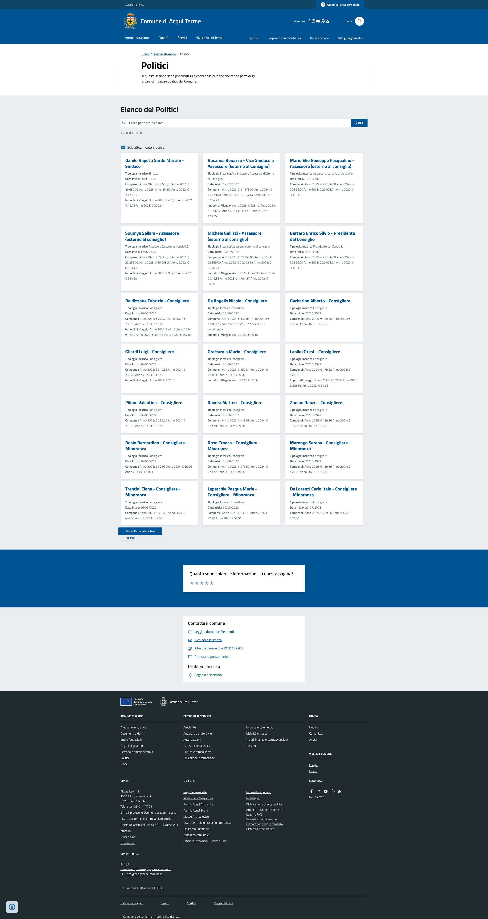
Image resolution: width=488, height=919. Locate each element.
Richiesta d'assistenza (260, 828)
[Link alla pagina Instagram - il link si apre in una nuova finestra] (313, 21)
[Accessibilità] (12, 907)
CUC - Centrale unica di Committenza (207, 822)
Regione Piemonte (134, 4)
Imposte (253, 38)
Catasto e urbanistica (196, 745)
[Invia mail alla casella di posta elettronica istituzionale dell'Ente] (153, 812)
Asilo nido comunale (196, 834)
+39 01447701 (142, 806)
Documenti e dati (131, 733)
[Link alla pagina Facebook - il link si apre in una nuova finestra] (309, 21)
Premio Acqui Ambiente (198, 804)
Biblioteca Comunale (196, 828)
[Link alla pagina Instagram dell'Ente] (318, 791)
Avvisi (313, 739)
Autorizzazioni (192, 739)
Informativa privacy (258, 792)
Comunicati (316, 733)
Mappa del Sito (223, 903)
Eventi (313, 771)
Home (145, 54)
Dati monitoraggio (131, 903)
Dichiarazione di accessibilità (264, 804)
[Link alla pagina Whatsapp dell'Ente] (332, 791)
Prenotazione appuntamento (264, 824)
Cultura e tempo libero (197, 751)
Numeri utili (127, 843)
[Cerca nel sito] (358, 21)
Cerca (359, 122)
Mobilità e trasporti (258, 733)
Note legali (253, 798)
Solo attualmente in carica (145, 147)
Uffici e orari (127, 837)
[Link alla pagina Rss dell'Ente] (339, 791)
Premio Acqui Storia (195, 810)
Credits (191, 903)
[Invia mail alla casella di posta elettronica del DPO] (145, 869)
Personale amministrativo (136, 751)
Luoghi (313, 765)
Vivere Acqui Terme (209, 37)
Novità (163, 37)
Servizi (182, 37)
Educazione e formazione (199, 758)
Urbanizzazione (319, 38)
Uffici (123, 764)
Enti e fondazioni (131, 739)
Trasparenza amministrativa (284, 38)
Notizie (313, 727)
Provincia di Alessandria (198, 798)
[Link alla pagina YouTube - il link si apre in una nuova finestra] (318, 21)
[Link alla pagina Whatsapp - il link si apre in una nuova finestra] (322, 21)
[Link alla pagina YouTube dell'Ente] (325, 791)
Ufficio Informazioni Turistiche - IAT (205, 841)
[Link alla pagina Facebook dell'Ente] (311, 791)
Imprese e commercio (259, 727)
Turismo (251, 745)
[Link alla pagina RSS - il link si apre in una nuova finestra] (327, 21)
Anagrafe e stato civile (197, 733)
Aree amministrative (133, 727)
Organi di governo (131, 745)
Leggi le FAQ (254, 814)
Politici (124, 758)
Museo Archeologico (196, 816)
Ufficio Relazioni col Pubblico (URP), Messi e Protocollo (149, 827)
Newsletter (316, 797)
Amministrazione (137, 37)
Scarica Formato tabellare (140, 531)
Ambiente (189, 727)
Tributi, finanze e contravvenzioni (267, 739)
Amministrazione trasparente (264, 809)
